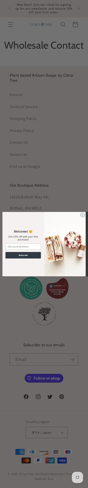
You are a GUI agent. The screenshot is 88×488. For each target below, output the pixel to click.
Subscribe (23, 255)
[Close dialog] (82, 215)
